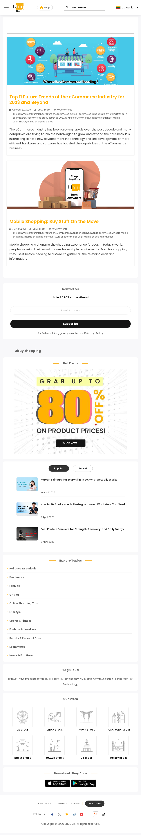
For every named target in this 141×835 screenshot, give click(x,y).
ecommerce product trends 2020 (45, 117)
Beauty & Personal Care (25, 638)
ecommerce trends (101, 117)
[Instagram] (74, 814)
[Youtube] (81, 814)
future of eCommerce (77, 117)
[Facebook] (52, 814)
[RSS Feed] (95, 814)
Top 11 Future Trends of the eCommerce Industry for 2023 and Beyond (66, 99)
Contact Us (44, 803)
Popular (59, 468)
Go (67, 7)
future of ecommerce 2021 (68, 236)
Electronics (16, 577)
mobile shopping (79, 232)
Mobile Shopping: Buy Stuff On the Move (54, 221)
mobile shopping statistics (98, 236)
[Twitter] (59, 814)
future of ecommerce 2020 (60, 113)
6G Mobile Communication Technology (104, 678)
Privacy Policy (94, 333)
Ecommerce (17, 647)
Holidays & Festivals (22, 568)
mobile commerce (100, 232)
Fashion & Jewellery (22, 629)
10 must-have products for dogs (27, 678)
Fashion (14, 586)
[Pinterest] (67, 814)
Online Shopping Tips (23, 603)
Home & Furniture (21, 655)
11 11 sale (54, 678)
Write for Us (95, 803)
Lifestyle (15, 612)
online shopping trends (40, 121)
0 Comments (64, 109)
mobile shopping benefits (38, 236)
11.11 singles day (69, 678)
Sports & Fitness (20, 621)
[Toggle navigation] (6, 7)
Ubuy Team (44, 109)
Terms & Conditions (69, 803)
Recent (83, 468)
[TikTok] (104, 814)
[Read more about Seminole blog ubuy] (18, 7)
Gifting (14, 595)
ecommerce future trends (30, 113)
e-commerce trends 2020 (90, 113)
